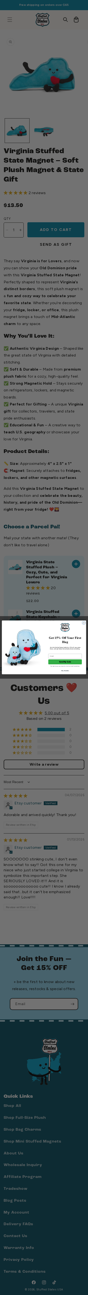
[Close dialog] (83, 622)
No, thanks (65, 671)
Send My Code (65, 662)
